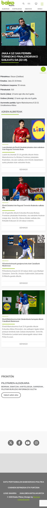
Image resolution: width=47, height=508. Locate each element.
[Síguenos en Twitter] (10, 443)
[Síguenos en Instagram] (36, 443)
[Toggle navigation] (42, 4)
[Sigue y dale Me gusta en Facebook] (19, 443)
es (28, 4)
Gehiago (23, 169)
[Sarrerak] (34, 3)
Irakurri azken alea (11, 395)
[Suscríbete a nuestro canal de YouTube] (28, 443)
